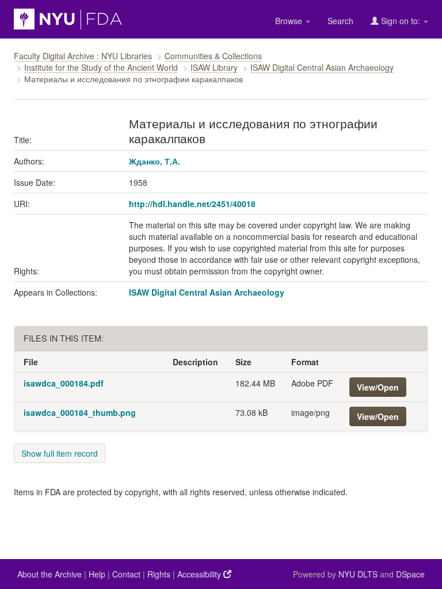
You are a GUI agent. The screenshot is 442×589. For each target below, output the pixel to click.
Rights (158, 574)
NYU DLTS (358, 574)
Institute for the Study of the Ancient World (101, 67)
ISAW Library (214, 67)
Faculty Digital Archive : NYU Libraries (83, 56)
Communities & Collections (213, 56)
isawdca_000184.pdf (64, 383)
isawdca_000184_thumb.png (80, 412)
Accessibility (200, 574)
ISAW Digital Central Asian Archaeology (322, 67)
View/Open (378, 387)
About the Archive (49, 574)
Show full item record (59, 453)
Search (340, 20)
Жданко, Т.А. (154, 161)
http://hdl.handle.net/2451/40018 (192, 203)
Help (97, 574)
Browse (289, 20)
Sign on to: (400, 20)
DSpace (410, 574)
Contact (126, 574)
